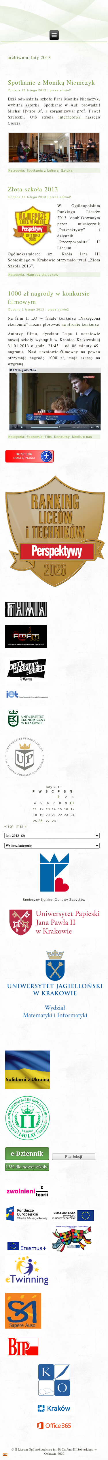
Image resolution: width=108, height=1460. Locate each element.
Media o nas (82, 436)
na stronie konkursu (80, 324)
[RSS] (5, 1454)
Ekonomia (34, 436)
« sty (8, 826)
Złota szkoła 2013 (33, 189)
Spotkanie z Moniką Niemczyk (51, 82)
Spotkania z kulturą (42, 170)
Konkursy (62, 436)
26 (40, 821)
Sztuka (67, 170)
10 (71, 803)
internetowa (72, 117)
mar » (21, 826)
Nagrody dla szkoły (42, 274)
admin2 (65, 90)
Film (48, 436)
